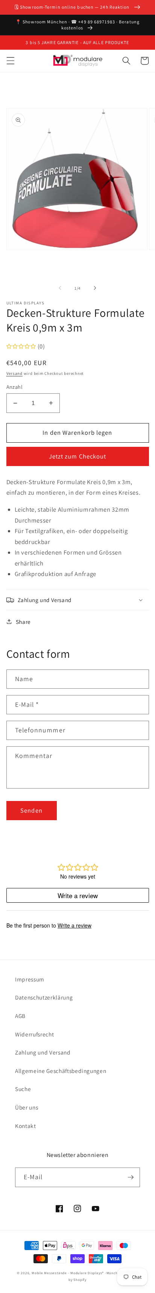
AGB (20, 1015)
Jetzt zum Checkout (77, 456)
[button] (10, 61)
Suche (23, 1089)
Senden (31, 810)
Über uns (26, 1107)
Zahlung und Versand (43, 1052)
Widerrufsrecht (34, 1034)
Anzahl (14, 386)
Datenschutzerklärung (44, 997)
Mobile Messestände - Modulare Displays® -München (77, 1273)
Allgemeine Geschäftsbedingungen (60, 1070)
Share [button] (23, 621)
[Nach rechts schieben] (95, 288)
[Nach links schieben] (60, 288)
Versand (14, 373)
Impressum (29, 979)
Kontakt (25, 1125)
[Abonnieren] (131, 1177)
